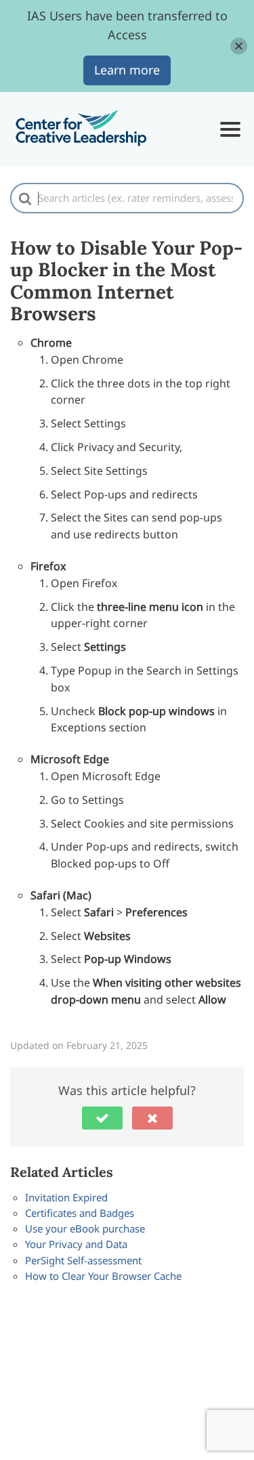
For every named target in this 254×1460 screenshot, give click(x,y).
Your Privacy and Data (76, 1244)
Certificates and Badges (79, 1213)
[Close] (238, 45)
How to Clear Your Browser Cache (103, 1276)
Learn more (127, 70)
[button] (102, 1118)
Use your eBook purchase (85, 1228)
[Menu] (230, 129)
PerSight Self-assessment (83, 1260)
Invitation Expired (66, 1197)
